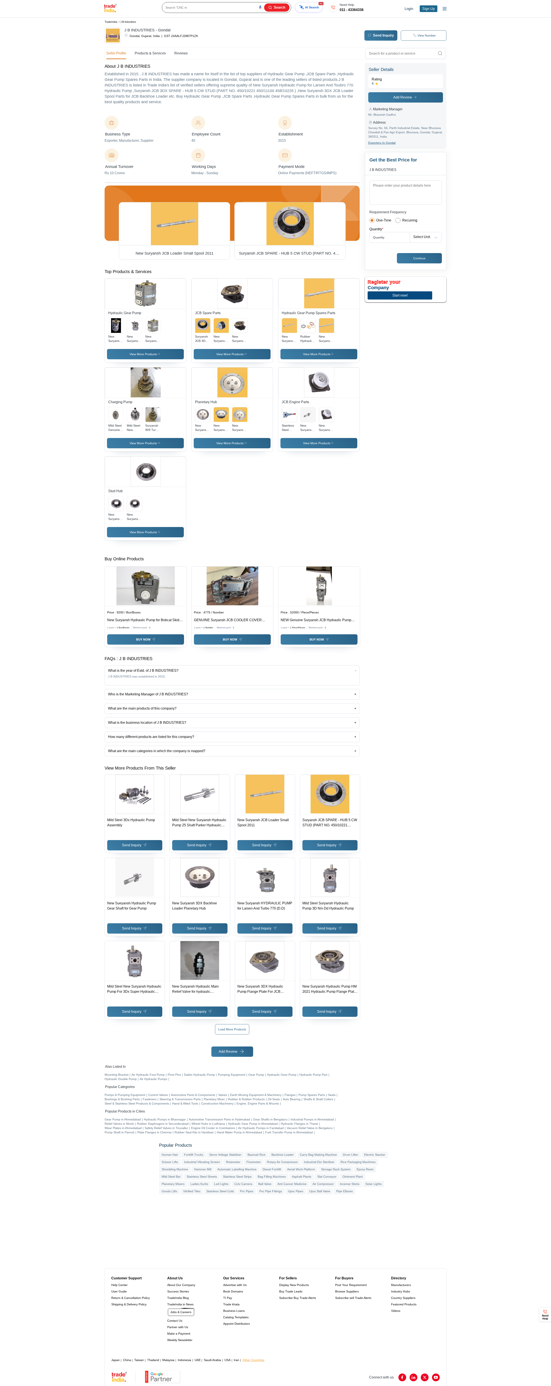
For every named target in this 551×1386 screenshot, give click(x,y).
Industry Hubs (400, 1291)
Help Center (119, 1285)
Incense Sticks (349, 1184)
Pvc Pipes (246, 1191)
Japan (115, 1360)
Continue (419, 258)
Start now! (400, 295)
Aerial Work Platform (301, 1169)
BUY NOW (143, 639)
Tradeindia (111, 21)
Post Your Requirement (351, 1285)
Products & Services (150, 53)
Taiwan (139, 1360)
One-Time (383, 220)
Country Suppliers (403, 1298)
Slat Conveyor (326, 1176)
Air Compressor (323, 1184)
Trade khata (231, 1304)
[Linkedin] (413, 1377)
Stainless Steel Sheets (202, 1176)
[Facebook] (402, 1377)
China (127, 1360)
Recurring (409, 220)
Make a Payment (178, 1333)
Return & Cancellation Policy (130, 1298)
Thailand (153, 1360)
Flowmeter (253, 1162)
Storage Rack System (336, 1169)
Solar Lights (373, 1184)
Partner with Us (177, 1327)
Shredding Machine (175, 1169)
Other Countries (253, 1360)
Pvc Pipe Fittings (270, 1191)
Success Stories (178, 1291)
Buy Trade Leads (290, 1291)
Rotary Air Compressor (282, 1162)
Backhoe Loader (282, 1154)
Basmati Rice (256, 1154)
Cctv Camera (243, 1184)
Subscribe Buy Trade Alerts (297, 1298)
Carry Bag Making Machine (318, 1154)
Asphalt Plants (301, 1176)
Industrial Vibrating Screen (202, 1162)
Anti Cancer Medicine (291, 1184)
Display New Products (294, 1285)
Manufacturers (401, 1285)
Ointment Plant (352, 1176)
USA (227, 1360)
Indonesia (184, 1360)
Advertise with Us (235, 1285)
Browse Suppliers (347, 1291)
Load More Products (232, 1029)
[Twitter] (424, 1377)
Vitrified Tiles (191, 1191)
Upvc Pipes (295, 1191)
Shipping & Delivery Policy (129, 1304)
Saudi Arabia (212, 1360)
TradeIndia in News (180, 1304)
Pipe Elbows (344, 1191)
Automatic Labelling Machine (237, 1169)
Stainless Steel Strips (237, 1176)
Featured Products (403, 1304)
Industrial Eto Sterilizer (319, 1162)
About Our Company (181, 1285)
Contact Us (174, 1320)
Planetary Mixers (173, 1184)
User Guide (119, 1291)
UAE (198, 1360)
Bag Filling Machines (272, 1176)
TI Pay (227, 1298)
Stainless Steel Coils (220, 1191)
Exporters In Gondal (382, 142)
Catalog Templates (236, 1317)
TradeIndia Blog (178, 1298)
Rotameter (233, 1162)
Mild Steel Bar (171, 1176)
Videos (395, 1310)
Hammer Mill (202, 1169)
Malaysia (168, 1360)
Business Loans (234, 1310)
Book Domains (233, 1291)
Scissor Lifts (170, 1162)
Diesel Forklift (272, 1169)
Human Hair (170, 1154)
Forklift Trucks (193, 1154)
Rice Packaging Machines (358, 1162)
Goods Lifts (169, 1191)
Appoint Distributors (236, 1323)
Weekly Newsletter (179, 1340)
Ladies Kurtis (199, 1184)
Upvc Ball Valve (319, 1191)
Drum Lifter (350, 1154)
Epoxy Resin (365, 1169)
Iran (236, 1360)
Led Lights (221, 1184)
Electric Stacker (374, 1154)
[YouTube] (436, 1377)
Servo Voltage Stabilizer (225, 1154)
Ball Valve (264, 1184)
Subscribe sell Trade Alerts (353, 1298)
